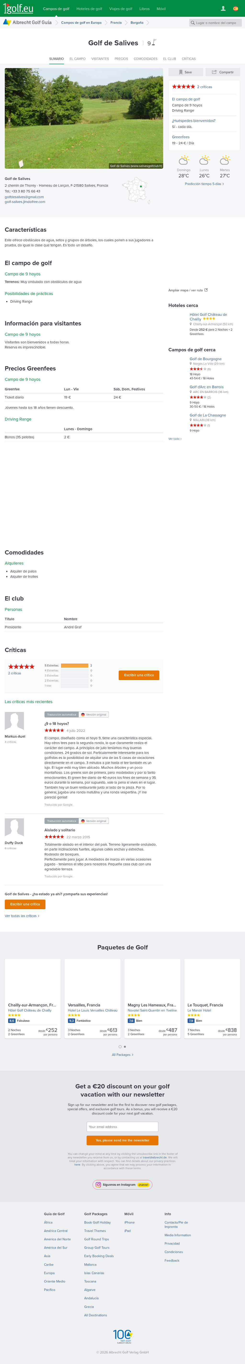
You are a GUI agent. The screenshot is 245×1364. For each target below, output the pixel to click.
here (77, 1164)
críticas (14, 673)
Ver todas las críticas (21, 915)
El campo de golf (186, 99)
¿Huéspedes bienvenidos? (193, 120)
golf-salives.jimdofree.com (25, 201)
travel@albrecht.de (155, 1157)
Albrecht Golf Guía (32, 22)
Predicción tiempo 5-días (203, 184)
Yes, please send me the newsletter (122, 1140)
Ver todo (173, 439)
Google (67, 805)
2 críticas (204, 86)
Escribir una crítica (139, 674)
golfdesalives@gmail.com (24, 196)
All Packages (121, 1054)
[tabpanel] (122, 1000)
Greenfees (180, 136)
